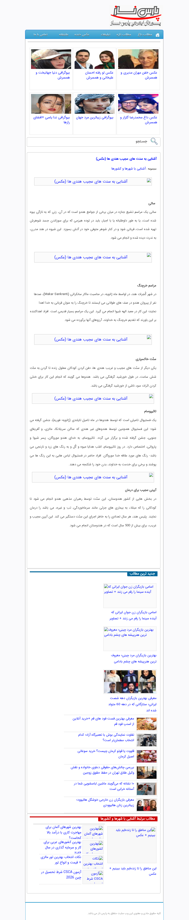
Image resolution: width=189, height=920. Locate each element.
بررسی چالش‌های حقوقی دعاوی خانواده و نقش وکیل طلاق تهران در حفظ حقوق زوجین (102, 770)
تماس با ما (40, 34)
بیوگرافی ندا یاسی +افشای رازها (51, 120)
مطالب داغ (145, 34)
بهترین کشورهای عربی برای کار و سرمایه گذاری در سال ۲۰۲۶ (62, 847)
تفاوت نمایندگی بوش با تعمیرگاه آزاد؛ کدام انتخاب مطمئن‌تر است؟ (106, 737)
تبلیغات (105, 34)
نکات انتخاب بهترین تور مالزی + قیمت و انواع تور (61, 859)
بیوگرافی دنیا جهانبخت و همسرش (53, 75)
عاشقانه (63, 34)
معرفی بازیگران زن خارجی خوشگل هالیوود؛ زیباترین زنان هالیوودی (105, 802)
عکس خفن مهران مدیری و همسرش (139, 75)
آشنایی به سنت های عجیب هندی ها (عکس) (126, 158)
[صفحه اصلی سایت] (158, 35)
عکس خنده (82, 34)
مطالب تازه (124, 34)
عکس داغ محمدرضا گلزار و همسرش (138, 120)
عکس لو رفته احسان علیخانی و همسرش (99, 75)
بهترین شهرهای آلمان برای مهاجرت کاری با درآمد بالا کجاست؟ (63, 832)
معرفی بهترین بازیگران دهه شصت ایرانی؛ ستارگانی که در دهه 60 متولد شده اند (132, 704)
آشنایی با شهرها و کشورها (128, 168)
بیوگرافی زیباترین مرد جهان (94, 117)
